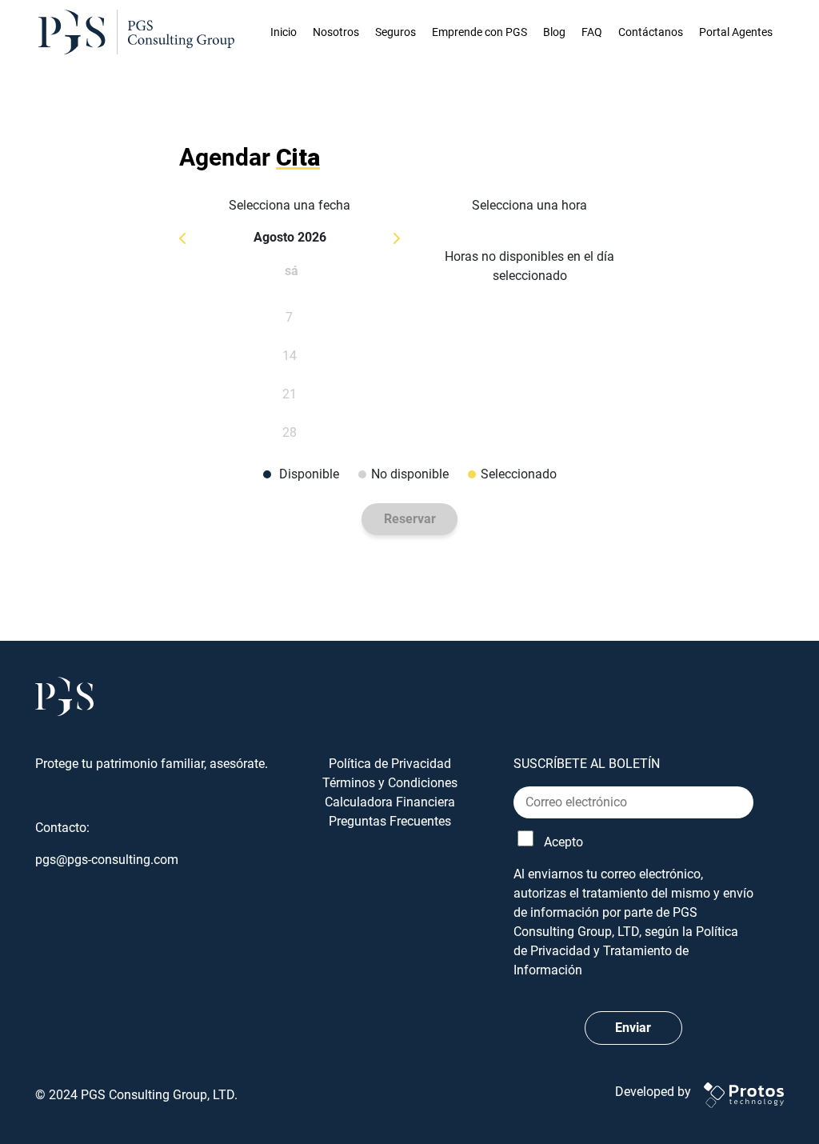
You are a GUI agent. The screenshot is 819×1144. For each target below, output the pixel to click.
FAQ (591, 32)
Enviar (633, 1027)
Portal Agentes (736, 32)
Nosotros (336, 32)
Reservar (410, 518)
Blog (554, 32)
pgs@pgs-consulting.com (106, 859)
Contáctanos (650, 32)
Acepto (563, 842)
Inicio (283, 32)
